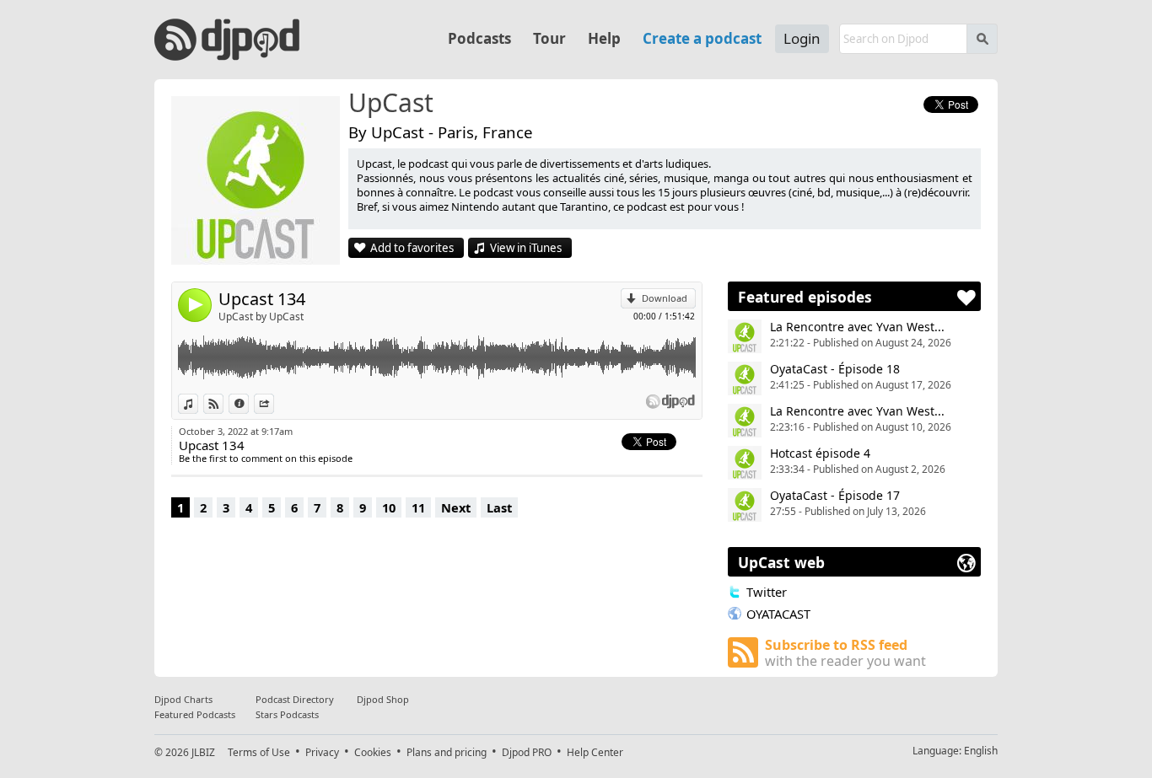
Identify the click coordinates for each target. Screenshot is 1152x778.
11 (418, 507)
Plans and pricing (446, 752)
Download (664, 298)
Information (248, 403)
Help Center (595, 752)
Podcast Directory (295, 699)
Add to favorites (412, 247)
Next (456, 507)
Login (802, 38)
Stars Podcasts (287, 714)
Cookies (372, 752)
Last (499, 507)
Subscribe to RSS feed (845, 652)
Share (273, 403)
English (981, 750)
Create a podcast (702, 38)
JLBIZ (203, 752)
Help (604, 38)
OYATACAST (778, 613)
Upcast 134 (261, 298)
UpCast (390, 104)
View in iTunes (526, 247)
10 (389, 507)
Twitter (766, 591)
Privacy (322, 752)
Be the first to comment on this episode (266, 458)
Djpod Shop (383, 699)
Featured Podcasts (194, 714)
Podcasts (479, 38)
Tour (549, 38)
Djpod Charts (183, 699)
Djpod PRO (527, 752)
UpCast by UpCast (261, 316)
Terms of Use (259, 752)
